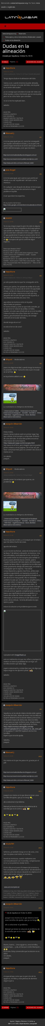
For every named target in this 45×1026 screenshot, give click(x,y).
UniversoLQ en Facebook (28, 411)
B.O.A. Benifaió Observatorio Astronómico (19, 416)
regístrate (11, 7)
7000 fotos (7, 415)
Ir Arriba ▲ (31, 1021)
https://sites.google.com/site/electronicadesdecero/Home (22, 205)
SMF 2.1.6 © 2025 (13, 1023)
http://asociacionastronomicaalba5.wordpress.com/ (20, 159)
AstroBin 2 (32, 413)
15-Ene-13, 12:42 (8, 847)
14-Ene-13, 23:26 (8, 709)
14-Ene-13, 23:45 (8, 756)
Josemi (9, 218)
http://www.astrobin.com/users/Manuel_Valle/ (18, 163)
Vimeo (39, 413)
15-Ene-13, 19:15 (8, 907)
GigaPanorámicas (18, 415)
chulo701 (10, 843)
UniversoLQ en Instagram (12, 413)
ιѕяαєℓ (38, 37)
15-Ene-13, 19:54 (8, 972)
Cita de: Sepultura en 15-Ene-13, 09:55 (19, 913)
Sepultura (10, 68)
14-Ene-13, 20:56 (8, 473)
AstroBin (25, 413)
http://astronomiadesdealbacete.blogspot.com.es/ (20, 155)
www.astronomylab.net (11, 887)
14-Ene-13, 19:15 (8, 72)
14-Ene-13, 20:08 (8, 222)
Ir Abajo (5, 62)
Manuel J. (10, 133)
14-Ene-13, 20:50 (8, 427)
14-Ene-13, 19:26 (8, 137)
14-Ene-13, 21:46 (8, 535)
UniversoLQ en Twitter (11, 411)
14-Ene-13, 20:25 (8, 275)
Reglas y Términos (21, 1021)
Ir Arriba (5, 1007)
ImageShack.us (20, 655)
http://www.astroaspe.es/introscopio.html (19, 443)
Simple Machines (24, 1023)
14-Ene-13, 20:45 (8, 363)
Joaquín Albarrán (14, 423)
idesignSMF (33, 1023)
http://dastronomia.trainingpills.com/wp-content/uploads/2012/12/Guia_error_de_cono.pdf (22, 727)
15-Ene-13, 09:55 (8, 791)
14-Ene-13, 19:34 (8, 173)
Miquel (9, 359)
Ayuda (12, 1021)
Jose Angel (10, 170)
